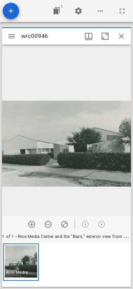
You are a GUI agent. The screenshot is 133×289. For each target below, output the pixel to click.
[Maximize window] (105, 36)
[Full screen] (122, 11)
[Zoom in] (32, 224)
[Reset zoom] (64, 224)
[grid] (66, 264)
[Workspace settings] (78, 11)
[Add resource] (11, 11)
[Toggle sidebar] (11, 36)
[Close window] (121, 36)
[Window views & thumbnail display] (88, 36)
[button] (21, 262)
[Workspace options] (100, 11)
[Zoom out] (48, 224)
